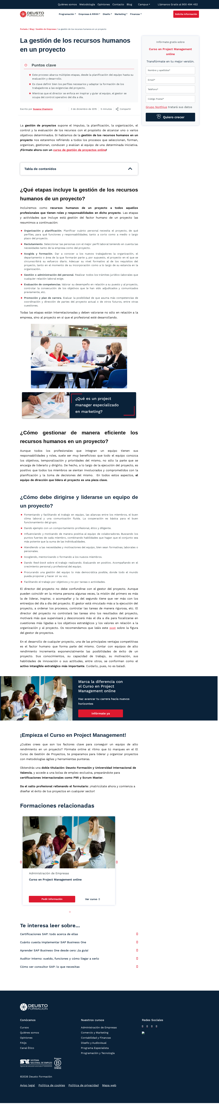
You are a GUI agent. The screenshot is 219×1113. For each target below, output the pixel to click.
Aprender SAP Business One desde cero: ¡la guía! (54, 950)
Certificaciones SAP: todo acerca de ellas (49, 934)
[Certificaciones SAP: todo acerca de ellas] (137, 934)
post (113, 627)
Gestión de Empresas (46, 29)
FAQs (23, 1042)
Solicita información (186, 14)
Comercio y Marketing (94, 1032)
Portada (24, 29)
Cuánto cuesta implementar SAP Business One (53, 942)
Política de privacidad (83, 1085)
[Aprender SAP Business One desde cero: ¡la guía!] (137, 950)
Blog (32, 29)
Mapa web (109, 1085)
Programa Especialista (95, 1047)
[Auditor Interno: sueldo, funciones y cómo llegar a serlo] (137, 958)
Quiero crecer (173, 117)
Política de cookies (51, 1085)
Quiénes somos (29, 1032)
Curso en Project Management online (55, 879)
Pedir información (52, 899)
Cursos (24, 1027)
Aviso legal (27, 1085)
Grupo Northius (156, 107)
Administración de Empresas (99, 1027)
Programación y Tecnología (98, 1052)
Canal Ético (27, 1047)
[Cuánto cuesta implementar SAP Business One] (137, 942)
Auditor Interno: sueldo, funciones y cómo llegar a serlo (59, 958)
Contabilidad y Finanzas (96, 1037)
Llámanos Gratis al (178, 4)
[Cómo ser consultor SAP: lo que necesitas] (137, 967)
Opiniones (26, 1037)
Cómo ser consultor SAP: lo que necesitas (50, 966)
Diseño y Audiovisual (93, 1042)
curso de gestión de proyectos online (79, 150)
